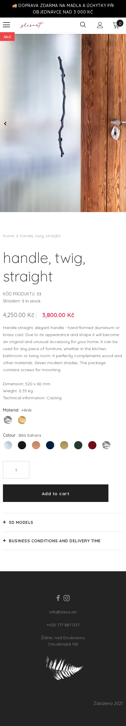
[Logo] (32, 25)
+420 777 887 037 (63, 624)
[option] (63, 123)
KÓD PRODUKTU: (19, 294)
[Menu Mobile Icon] (6, 24)
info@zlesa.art (63, 612)
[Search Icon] (83, 25)
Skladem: (12, 301)
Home (8, 235)
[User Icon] (100, 25)
